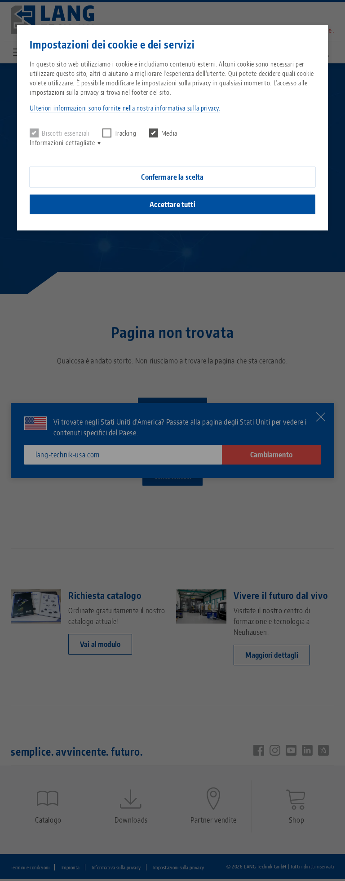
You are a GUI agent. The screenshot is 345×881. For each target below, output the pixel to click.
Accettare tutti (172, 204)
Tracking (126, 133)
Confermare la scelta (172, 177)
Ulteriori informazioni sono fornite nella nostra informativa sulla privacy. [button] (125, 108)
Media (169, 133)
